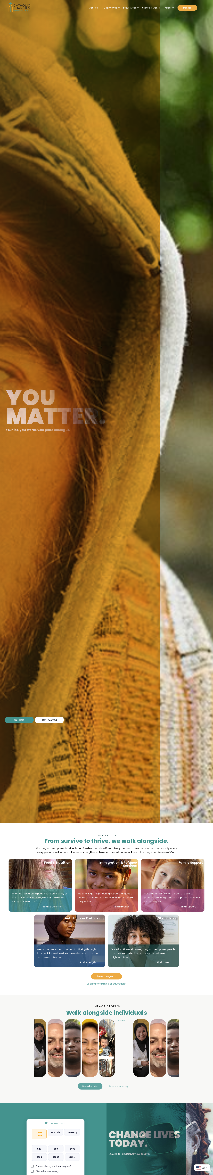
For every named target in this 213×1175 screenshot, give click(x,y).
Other (72, 1156)
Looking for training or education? (106, 983)
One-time (39, 1134)
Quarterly (72, 1132)
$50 (56, 1148)
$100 (72, 1148)
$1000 (56, 1156)
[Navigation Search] (202, 8)
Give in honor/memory (47, 1171)
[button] (118, 1086)
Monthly (55, 1132)
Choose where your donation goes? (53, 1166)
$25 (39, 1148)
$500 (39, 1156)
